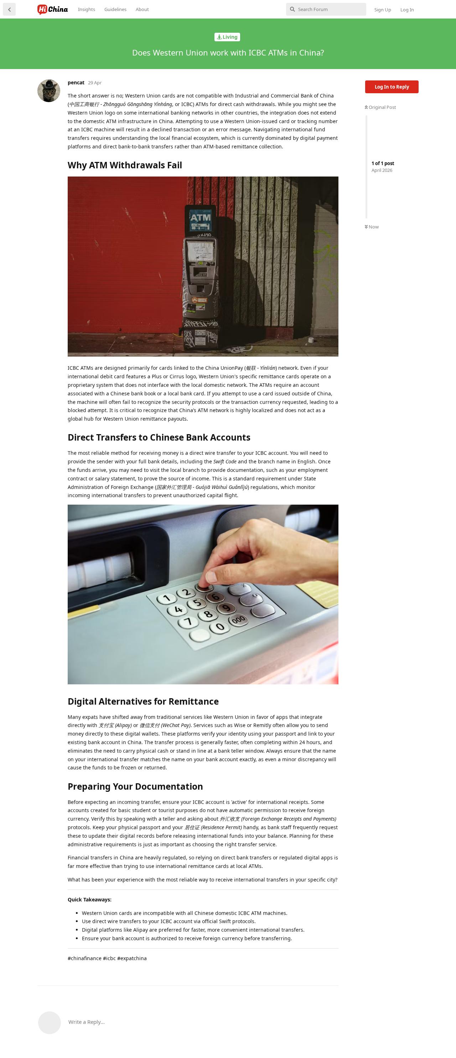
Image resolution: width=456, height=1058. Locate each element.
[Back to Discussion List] (9, 9)
